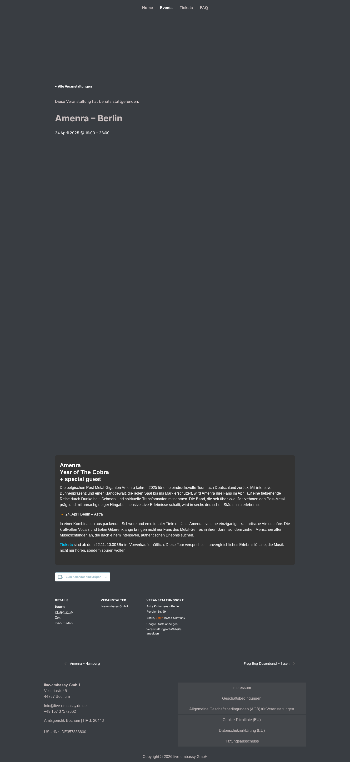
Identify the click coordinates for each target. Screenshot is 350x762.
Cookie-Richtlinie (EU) (242, 720)
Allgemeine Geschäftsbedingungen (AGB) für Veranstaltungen (241, 709)
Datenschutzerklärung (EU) (242, 730)
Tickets (186, 8)
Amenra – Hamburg (84, 663)
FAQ (204, 8)
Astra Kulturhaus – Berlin (162, 606)
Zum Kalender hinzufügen (83, 577)
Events (166, 8)
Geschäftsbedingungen (241, 698)
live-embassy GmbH (114, 606)
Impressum (241, 688)
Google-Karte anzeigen (162, 624)
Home (147, 8)
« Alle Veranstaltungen (73, 86)
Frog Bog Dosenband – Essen (267, 663)
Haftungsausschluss (242, 741)
